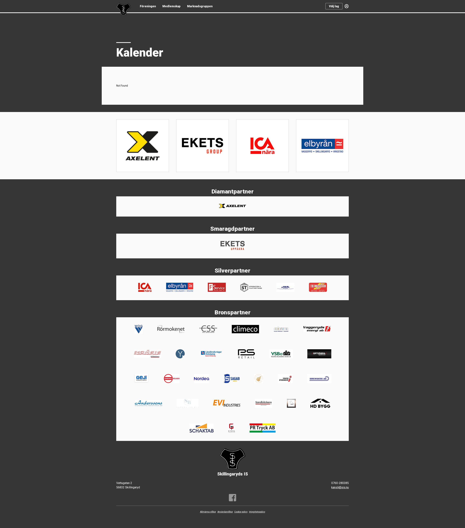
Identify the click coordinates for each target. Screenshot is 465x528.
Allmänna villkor (208, 512)
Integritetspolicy (257, 512)
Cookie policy (241, 512)
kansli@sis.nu (340, 487)
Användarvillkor (225, 512)
